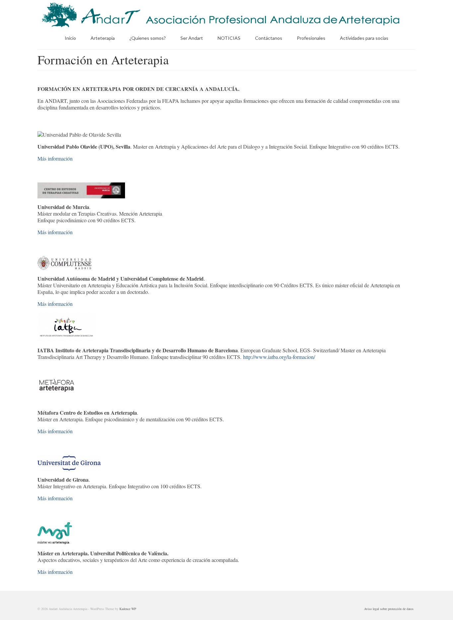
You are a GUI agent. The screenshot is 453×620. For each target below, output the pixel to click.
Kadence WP (127, 608)
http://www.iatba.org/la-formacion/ (279, 356)
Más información (55, 158)
